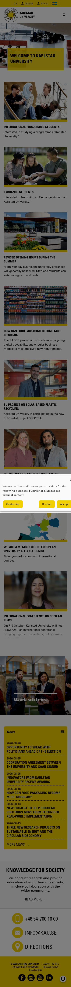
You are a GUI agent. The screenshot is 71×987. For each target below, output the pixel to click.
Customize (13, 504)
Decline (46, 504)
